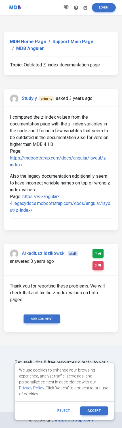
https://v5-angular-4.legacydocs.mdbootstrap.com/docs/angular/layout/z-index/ (60, 203)
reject (63, 411)
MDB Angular (30, 48)
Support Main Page (72, 41)
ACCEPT (94, 411)
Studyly (29, 98)
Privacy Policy (31, 388)
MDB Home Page (28, 41)
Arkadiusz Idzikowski (44, 253)
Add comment (42, 319)
